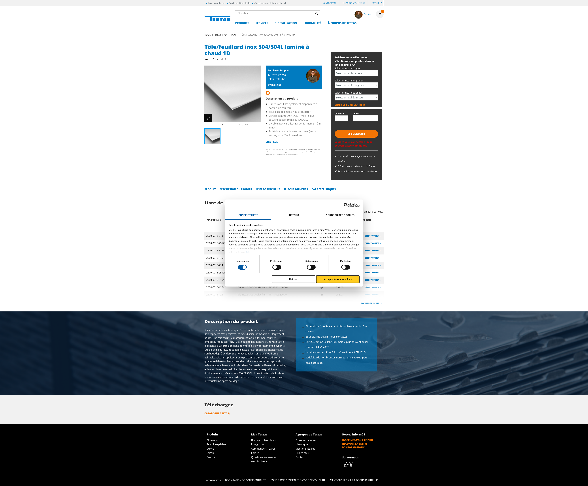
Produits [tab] (213, 434)
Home (207, 34)
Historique (302, 444)
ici (247, 252)
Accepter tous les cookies (338, 279)
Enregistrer (257, 444)
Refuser (293, 279)
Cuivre (210, 448)
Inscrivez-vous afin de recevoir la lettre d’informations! (357, 443)
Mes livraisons (259, 461)
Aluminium (213, 440)
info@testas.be (276, 79)
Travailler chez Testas (353, 2)
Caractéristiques (324, 189)
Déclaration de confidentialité (245, 480)
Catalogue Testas (216, 413)
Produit (210, 189)
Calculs (255, 453)
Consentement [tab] (248, 215)
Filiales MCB (302, 453)
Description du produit (235, 189)
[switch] (276, 267)
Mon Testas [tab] (259, 434)
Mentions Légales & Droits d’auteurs (354, 480)
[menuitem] (329, 3)
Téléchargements (296, 189)
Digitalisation (286, 23)
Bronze (211, 457)
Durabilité (313, 23)
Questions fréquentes (263, 457)
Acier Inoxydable (216, 444)
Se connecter (329, 2)
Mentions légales (305, 448)
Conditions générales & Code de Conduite (298, 480)
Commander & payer (263, 448)
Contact (300, 457)
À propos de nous (306, 440)
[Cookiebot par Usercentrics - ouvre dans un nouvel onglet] (346, 205)
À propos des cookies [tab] (340, 215)
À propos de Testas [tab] (309, 434)
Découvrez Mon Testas (264, 440)
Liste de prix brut (268, 189)
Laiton (210, 453)
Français (375, 2)
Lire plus (272, 141)
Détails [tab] (294, 215)
